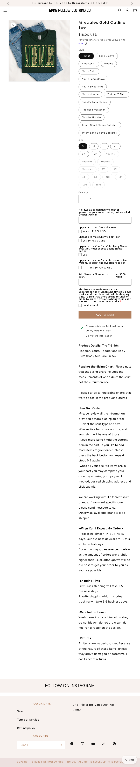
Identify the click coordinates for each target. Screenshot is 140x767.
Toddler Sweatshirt (93, 109)
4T (85, 177)
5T (97, 177)
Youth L (107, 162)
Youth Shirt (89, 71)
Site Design (115, 762)
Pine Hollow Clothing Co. (58, 762)
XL (115, 146)
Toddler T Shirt (117, 94)
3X (95, 154)
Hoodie (108, 63)
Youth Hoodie (90, 94)
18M (100, 185)
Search (21, 711)
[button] (120, 10)
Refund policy (26, 728)
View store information (99, 335)
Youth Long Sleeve (93, 79)
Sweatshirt (88, 63)
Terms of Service (28, 719)
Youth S (112, 154)
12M (86, 185)
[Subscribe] (61, 745)
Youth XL (89, 170)
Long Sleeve (106, 55)
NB (109, 177)
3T (117, 170)
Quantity (83, 192)
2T (105, 170)
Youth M (89, 162)
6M (122, 177)
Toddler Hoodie (91, 117)
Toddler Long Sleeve (94, 102)
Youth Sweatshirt (92, 86)
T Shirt (86, 55)
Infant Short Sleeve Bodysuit (99, 125)
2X (83, 154)
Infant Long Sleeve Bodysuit (99, 132)
